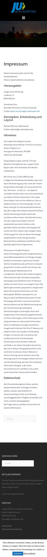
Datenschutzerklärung (12, 529)
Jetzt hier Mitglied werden (13, 494)
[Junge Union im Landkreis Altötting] (23, 7)
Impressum (7, 526)
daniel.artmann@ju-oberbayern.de (25, 111)
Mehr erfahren (29, 553)
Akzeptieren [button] (18, 554)
